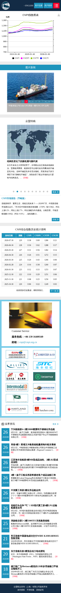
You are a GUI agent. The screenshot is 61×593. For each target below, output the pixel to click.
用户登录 (48, 5)
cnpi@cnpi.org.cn (28, 342)
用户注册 (38, 5)
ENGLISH (29, 6)
